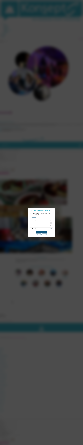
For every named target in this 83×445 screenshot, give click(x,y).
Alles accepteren (38, 234)
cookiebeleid (34, 217)
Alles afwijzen (45, 234)
